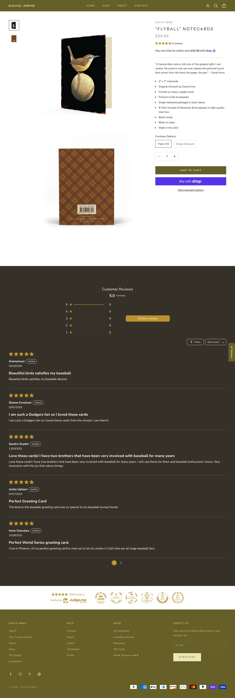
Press (12, 649)
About (122, 5)
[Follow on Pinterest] (30, 674)
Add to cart (190, 170)
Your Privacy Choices (20, 637)
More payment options (191, 190)
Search (13, 631)
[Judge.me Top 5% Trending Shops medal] (178, 598)
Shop (106, 5)
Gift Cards (119, 649)
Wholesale (73, 649)
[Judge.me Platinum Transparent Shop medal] (132, 598)
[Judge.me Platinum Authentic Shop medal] (116, 598)
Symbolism (15, 661)
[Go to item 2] (14, 38)
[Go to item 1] (14, 25)
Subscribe (187, 657)
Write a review (148, 318)
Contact (141, 5)
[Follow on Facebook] (10, 674)
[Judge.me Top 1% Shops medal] (162, 598)
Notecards (119, 643)
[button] (163, 43)
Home (91, 5)
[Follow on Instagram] (20, 674)
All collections (121, 631)
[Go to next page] (128, 562)
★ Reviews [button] (232, 352)
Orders (71, 643)
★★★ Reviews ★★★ (126, 655)
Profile (70, 655)
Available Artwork (123, 637)
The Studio (15, 655)
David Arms (164, 22)
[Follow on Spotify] (39, 674)
